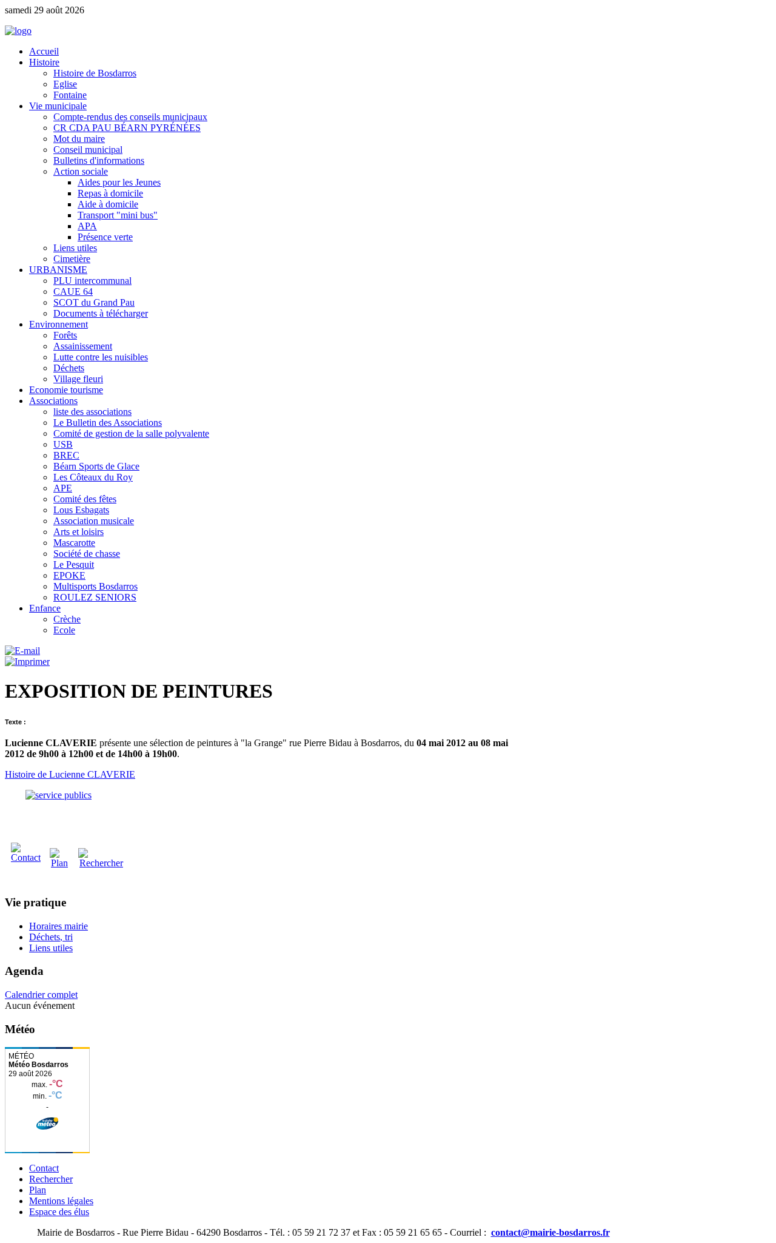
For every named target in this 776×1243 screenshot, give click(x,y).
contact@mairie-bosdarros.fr (550, 1232)
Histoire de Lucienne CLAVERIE (70, 774)
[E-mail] (22, 650)
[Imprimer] (27, 661)
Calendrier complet (41, 994)
